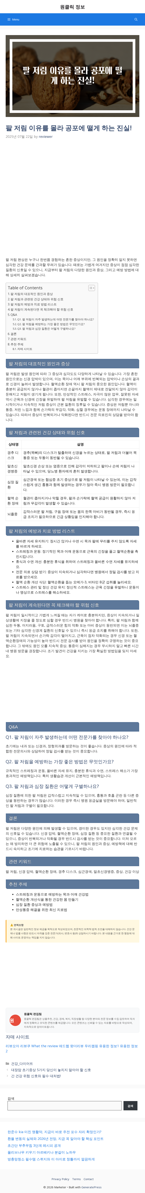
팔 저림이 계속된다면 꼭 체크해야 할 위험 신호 (42, 309)
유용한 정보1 (109, 1046)
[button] (136, 19)
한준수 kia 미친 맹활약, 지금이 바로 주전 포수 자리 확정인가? (54, 1131)
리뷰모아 (12, 1046)
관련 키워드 (18, 339)
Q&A (14, 315)
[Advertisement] (72, 169)
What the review (44, 1046)
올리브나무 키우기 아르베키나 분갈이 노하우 (42, 1152)
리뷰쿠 (25, 1046)
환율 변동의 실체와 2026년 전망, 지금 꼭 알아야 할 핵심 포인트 (56, 1138)
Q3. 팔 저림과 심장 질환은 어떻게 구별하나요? (46, 328)
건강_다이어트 (22, 1063)
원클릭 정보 (72, 6)
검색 (11, 1098)
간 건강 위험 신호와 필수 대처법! (36, 1076)
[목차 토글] (90, 288)
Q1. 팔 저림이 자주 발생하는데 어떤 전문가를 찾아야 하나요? (55, 319)
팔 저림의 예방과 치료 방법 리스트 (34, 304)
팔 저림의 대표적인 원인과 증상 (32, 294)
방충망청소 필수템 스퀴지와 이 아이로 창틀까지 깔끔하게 (51, 1159)
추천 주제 (17, 344)
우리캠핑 (91, 1046)
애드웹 (64, 1046)
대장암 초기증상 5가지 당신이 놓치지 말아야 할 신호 (51, 1070)
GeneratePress (91, 1187)
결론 (14, 334)
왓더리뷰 (77, 1046)
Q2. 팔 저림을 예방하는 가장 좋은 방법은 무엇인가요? (51, 324)
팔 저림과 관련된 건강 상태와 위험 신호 (37, 299)
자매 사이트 (24, 349)
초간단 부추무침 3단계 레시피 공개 (34, 1145)
